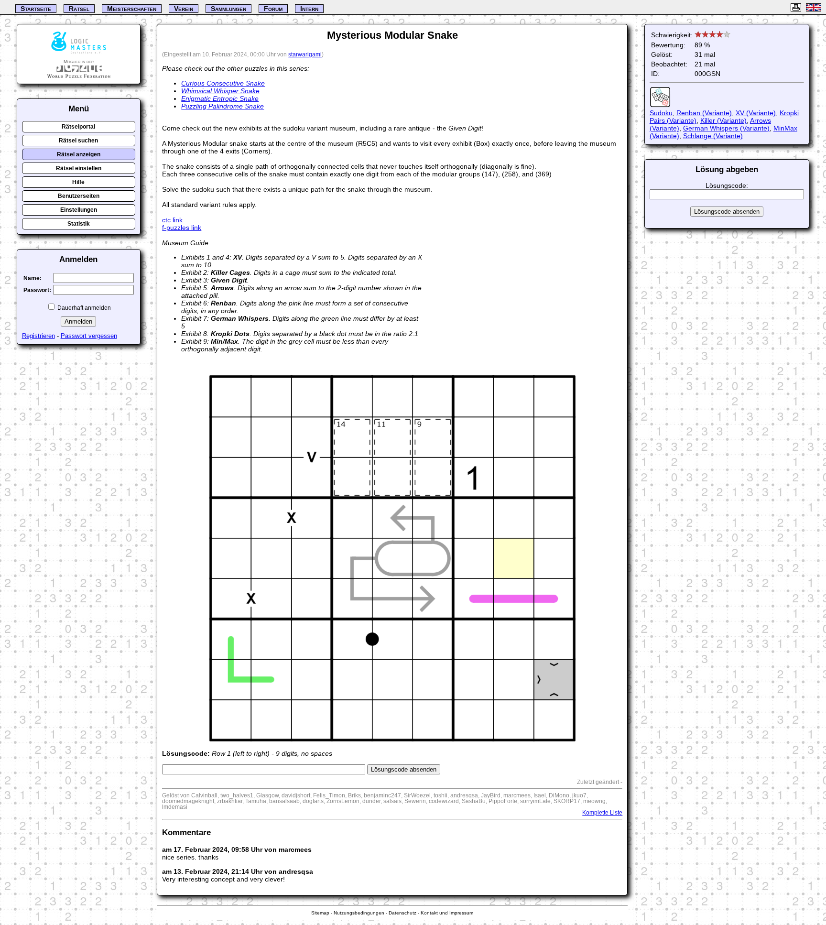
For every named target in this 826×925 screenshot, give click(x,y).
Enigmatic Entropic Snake (220, 98)
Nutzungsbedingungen (359, 912)
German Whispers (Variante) (726, 128)
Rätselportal (78, 127)
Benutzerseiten (78, 196)
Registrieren (38, 335)
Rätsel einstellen (78, 168)
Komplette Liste (602, 813)
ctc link (172, 220)
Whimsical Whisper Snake (220, 91)
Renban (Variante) (704, 113)
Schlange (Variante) (713, 136)
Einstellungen (78, 210)
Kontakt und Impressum (447, 912)
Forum (273, 8)
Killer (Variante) (723, 120)
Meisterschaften (131, 8)
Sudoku (661, 113)
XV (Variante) (756, 113)
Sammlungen (228, 8)
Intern (309, 8)
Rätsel (79, 8)
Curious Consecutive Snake (223, 83)
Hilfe (78, 182)
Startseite (36, 8)
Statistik (78, 224)
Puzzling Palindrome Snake (222, 106)
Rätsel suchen (78, 140)
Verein (183, 8)
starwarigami (305, 54)
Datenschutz (402, 912)
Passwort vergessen (89, 335)
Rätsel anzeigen (78, 154)
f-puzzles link (181, 227)
